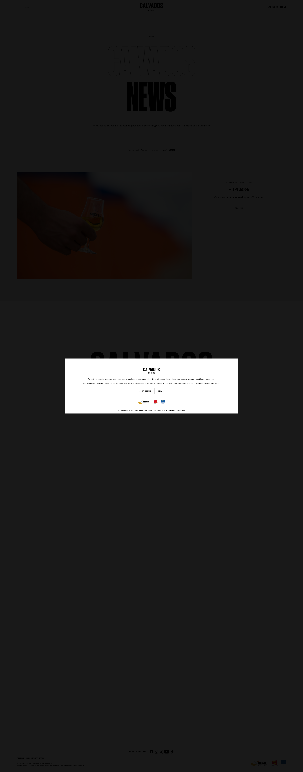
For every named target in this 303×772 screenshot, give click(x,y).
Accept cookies (145, 391)
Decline (161, 391)
